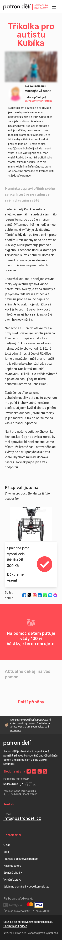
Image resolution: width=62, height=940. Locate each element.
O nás (6, 845)
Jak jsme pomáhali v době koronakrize (26, 886)
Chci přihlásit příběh (15, 926)
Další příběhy (31, 702)
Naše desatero (12, 865)
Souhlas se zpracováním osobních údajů (27, 921)
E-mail (7, 814)
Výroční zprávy (12, 879)
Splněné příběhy (13, 872)
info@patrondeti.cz (22, 818)
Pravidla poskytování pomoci (20, 858)
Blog (6, 851)
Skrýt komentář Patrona (38, 101)
